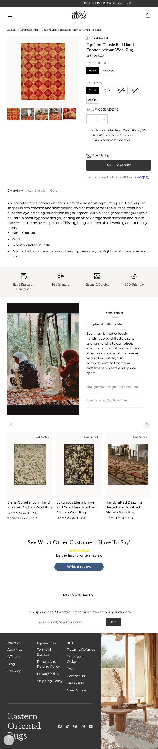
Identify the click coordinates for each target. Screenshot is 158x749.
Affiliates (14, 657)
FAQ (70, 669)
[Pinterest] (75, 726)
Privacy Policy (48, 674)
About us (14, 649)
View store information (111, 140)
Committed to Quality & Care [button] (106, 400)
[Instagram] (83, 726)
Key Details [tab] (36, 190)
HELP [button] (70, 643)
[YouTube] (91, 726)
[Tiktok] (67, 726)
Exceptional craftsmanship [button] (105, 324)
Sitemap (14, 671)
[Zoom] (43, 71)
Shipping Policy (50, 681)
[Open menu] (13, 15)
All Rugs (12, 29)
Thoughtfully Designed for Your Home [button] (112, 387)
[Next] (147, 425)
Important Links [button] (46, 643)
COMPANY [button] (13, 643)
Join (113, 622)
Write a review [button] (79, 567)
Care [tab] (54, 190)
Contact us (76, 676)
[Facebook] (60, 726)
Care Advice (76, 690)
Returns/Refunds (81, 649)
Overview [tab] (15, 190)
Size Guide (75, 683)
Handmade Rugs (29, 29)
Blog (11, 664)
